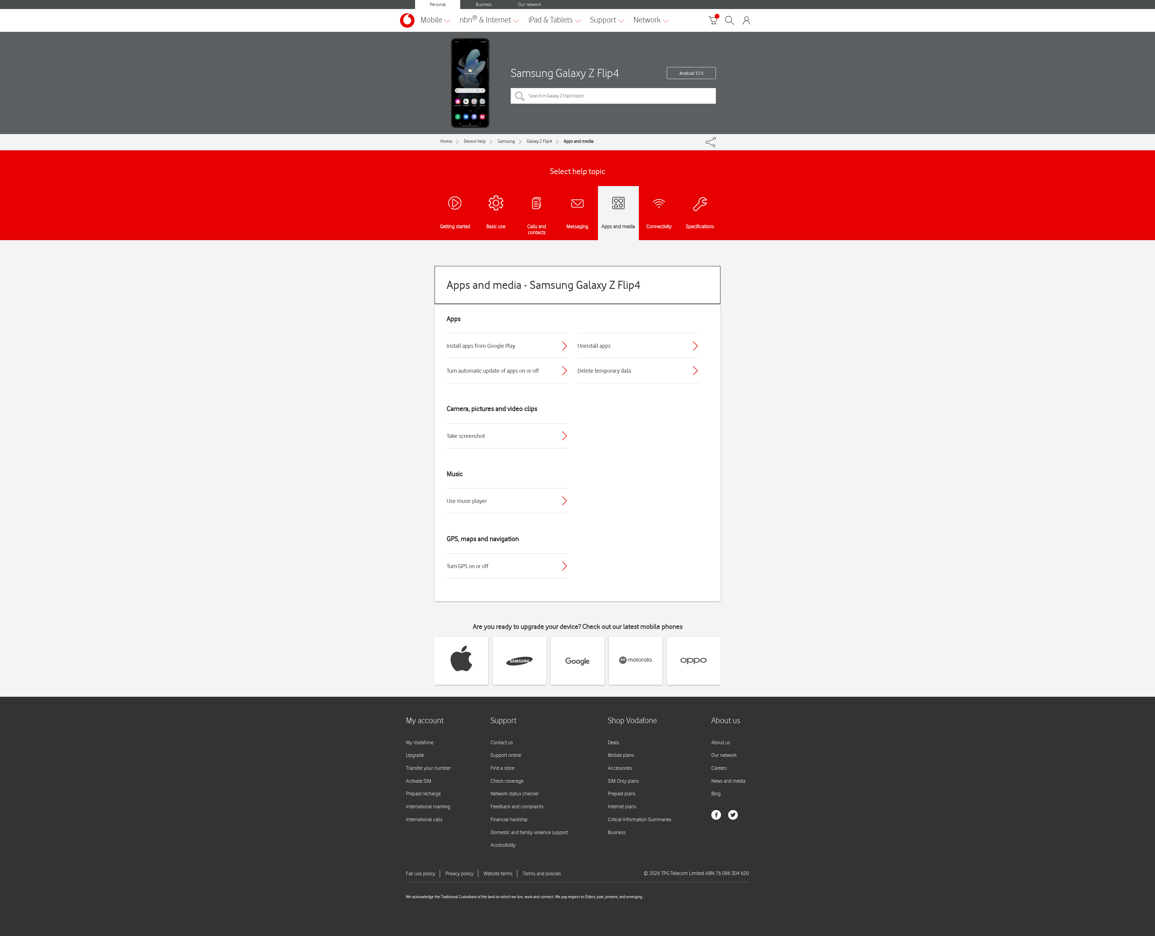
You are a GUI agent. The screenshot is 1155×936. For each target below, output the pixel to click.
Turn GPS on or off (467, 566)
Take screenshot (466, 436)
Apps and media (578, 141)
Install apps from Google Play (481, 345)
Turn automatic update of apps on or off (493, 370)
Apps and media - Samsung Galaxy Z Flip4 (544, 285)
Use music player (467, 500)
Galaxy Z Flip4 (539, 141)
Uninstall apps (594, 345)
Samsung (506, 141)
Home (446, 141)
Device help (475, 141)
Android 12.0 (691, 73)
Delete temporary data (604, 370)
